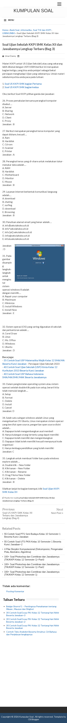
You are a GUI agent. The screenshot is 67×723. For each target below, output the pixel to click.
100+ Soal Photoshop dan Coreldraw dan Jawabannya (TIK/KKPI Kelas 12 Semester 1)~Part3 (31, 558)
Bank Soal (14, 30)
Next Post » (57, 513)
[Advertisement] (33, 671)
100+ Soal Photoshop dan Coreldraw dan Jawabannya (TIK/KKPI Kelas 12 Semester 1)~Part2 (31, 565)
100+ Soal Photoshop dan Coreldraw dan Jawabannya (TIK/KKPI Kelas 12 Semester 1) (31, 573)
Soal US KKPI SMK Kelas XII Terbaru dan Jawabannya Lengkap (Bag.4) (17, 515)
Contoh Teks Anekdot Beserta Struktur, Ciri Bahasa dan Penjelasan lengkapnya (31, 633)
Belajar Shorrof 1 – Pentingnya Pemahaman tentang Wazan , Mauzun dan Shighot (31, 607)
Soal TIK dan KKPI (42, 30)
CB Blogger (33, 719)
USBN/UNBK (8, 33)
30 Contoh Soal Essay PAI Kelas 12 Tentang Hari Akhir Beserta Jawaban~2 (32, 620)
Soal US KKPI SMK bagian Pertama (23, 83)
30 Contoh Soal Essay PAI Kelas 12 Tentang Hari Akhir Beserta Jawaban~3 (32, 614)
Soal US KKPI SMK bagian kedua (22, 87)
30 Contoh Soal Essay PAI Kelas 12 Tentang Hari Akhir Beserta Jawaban (32, 626)
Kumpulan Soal (33, 10)
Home (5, 30)
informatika (26, 30)
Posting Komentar (15, 591)
